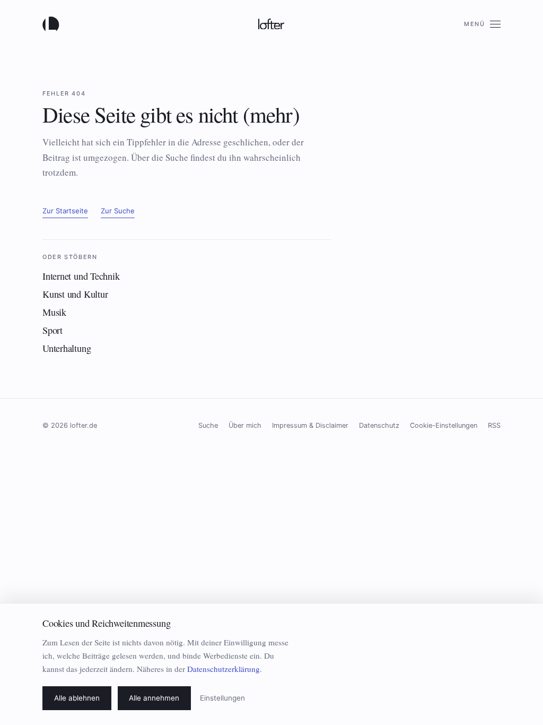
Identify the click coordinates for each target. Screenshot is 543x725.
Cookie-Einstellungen (443, 425)
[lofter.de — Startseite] (53, 24)
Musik (54, 312)
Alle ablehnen (77, 698)
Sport (52, 330)
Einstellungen (222, 698)
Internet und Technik (81, 276)
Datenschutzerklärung (223, 668)
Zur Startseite (65, 210)
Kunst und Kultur (75, 294)
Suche (208, 425)
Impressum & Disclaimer (310, 425)
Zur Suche (118, 210)
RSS (494, 425)
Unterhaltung (66, 348)
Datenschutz (379, 425)
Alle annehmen (154, 698)
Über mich (245, 425)
